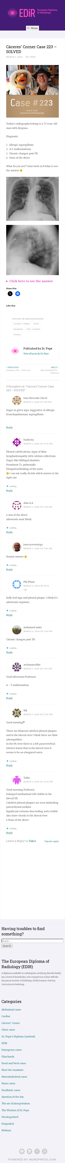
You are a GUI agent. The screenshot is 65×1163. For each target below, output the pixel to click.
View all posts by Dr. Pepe (36, 353)
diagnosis (18, 329)
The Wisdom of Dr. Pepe (15, 1110)
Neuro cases (8, 1083)
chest (36, 324)
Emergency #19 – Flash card (18, 368)
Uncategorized (10, 1117)
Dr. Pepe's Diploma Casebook (18, 1036)
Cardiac (6, 1016)
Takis (32, 841)
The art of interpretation (16, 1103)
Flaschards (8, 1056)
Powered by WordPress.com (32, 1159)
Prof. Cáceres (33, 329)
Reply (9, 427)
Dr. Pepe (31, 57)
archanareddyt (32, 664)
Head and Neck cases (14, 1063)
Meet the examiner (12, 1070)
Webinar (6, 1130)
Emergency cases (12, 1049)
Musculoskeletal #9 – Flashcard (50, 370)
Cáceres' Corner (21, 324)
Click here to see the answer (31, 281)
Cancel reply (51, 841)
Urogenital (8, 1123)
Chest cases (8, 1029)
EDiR (4, 1043)
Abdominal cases (11, 1009)
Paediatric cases (11, 1090)
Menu (34, 28)
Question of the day (13, 1096)
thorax (17, 335)
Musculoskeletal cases (14, 1076)
